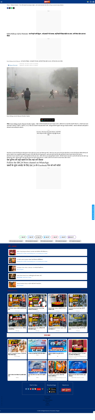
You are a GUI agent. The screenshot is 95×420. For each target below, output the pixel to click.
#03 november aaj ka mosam (16, 241)
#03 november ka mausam (32, 241)
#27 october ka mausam (75, 241)
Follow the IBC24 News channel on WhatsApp (28, 162)
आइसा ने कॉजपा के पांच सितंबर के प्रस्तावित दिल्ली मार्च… (17, 375)
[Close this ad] (94, 412)
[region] (48, 20)
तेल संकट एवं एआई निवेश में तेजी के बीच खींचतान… (37, 353)
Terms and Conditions (47, 400)
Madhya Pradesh (14, 5)
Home (8, 5)
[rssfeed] (35, 389)
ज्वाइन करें (23, 237)
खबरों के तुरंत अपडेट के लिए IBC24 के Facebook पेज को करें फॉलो (34, 165)
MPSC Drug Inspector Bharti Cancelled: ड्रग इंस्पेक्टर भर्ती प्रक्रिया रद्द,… (33, 251)
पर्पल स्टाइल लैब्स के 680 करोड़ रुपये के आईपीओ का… (36, 375)
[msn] (42, 389)
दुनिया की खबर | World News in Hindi (24, 277)
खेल (57, 356)
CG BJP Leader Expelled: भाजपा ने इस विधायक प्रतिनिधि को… (30, 259)
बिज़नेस (37, 355)
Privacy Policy (47, 396)
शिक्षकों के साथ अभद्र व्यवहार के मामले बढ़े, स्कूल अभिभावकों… (77, 375)
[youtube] (31, 389)
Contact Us (47, 401)
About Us (47, 405)
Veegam (57, 410)
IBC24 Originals (20, 269)
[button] (1, 2)
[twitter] (28, 389)
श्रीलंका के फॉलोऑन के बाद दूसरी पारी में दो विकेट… (56, 354)
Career (47, 403)
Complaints (47, 398)
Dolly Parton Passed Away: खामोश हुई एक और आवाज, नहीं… (29, 275)
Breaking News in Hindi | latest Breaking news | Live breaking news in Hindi (32, 253)
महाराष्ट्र (17, 377)
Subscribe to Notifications (93, 212)
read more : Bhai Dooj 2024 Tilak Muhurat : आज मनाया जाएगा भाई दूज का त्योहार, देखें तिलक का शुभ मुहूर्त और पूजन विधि (49, 133)
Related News (12, 291)
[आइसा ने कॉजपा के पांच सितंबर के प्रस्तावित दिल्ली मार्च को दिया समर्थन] (17, 367)
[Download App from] (52, 389)
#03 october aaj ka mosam (47, 241)
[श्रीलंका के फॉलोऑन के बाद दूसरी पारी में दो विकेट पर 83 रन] (58, 346)
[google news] (33, 389)
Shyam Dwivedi (13, 65)
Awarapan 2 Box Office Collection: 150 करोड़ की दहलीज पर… (30, 267)
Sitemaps (39, 389)
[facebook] (26, 389)
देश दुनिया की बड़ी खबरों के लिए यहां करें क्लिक (25, 159)
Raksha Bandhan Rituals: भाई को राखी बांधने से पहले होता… (29, 283)
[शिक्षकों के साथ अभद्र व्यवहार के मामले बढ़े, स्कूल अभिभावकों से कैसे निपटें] (78, 367)
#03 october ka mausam (61, 241)
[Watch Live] (66, 391)
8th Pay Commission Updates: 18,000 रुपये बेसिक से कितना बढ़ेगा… (17, 354)
